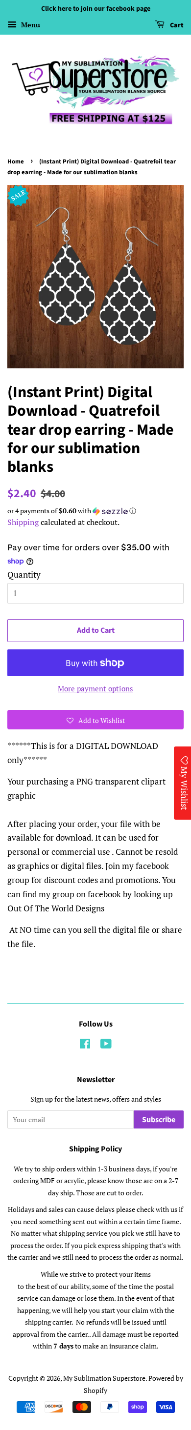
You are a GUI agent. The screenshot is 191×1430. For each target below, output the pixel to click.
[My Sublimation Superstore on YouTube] (106, 1045)
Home (15, 161)
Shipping (23, 522)
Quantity (24, 574)
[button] (95, 511)
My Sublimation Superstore (104, 1378)
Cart (176, 25)
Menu (29, 24)
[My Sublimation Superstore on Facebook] (85, 1045)
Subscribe (158, 1119)
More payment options (95, 688)
